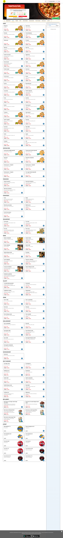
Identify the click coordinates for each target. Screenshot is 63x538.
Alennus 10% (22, 16)
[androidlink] (27, 536)
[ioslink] (36, 536)
